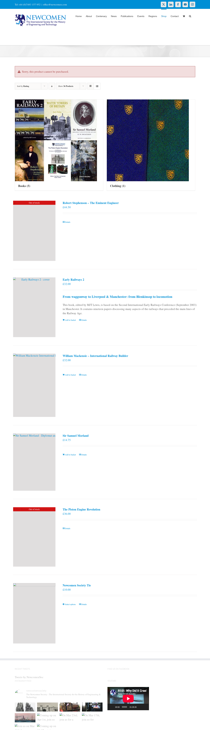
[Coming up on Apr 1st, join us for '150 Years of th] (47, 717)
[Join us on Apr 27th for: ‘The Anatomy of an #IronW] (70, 707)
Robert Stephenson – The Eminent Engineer (91, 203)
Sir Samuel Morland (76, 435)
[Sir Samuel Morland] (34, 462)
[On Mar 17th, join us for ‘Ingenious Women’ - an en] (92, 717)
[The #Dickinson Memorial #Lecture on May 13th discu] (47, 707)
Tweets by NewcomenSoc (29, 677)
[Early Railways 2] (34, 307)
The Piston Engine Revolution (81, 509)
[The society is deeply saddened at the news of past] (92, 707)
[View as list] (97, 86)
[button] (190, 16)
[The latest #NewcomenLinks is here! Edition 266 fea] (25, 707)
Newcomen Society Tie (77, 585)
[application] (128, 698)
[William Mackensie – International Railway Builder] (34, 385)
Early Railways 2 (73, 279)
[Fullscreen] (145, 707)
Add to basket (70, 320)
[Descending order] (52, 86)
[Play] (111, 707)
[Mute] (139, 707)
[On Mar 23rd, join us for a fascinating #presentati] (70, 717)
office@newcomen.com (55, 4)
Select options (70, 604)
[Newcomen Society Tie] (34, 613)
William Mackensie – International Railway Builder (95, 356)
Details (67, 222)
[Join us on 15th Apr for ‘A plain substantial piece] (25, 717)
